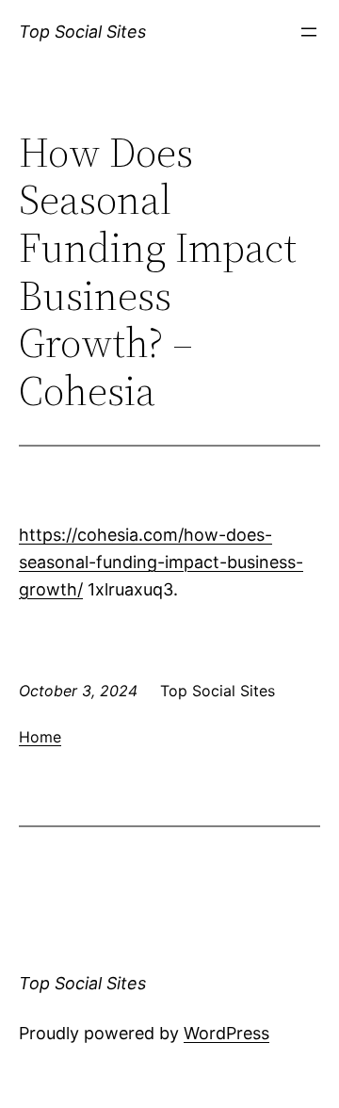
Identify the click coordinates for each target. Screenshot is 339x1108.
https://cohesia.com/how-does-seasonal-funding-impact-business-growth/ (161, 562)
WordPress (226, 1033)
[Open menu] (309, 32)
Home (40, 736)
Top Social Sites (82, 31)
